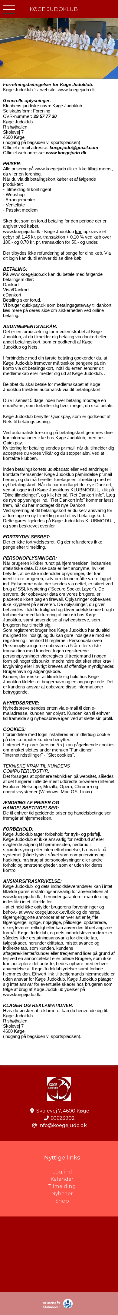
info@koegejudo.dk (63, 1125)
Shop (62, 1201)
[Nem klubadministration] (59, 1307)
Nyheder (62, 1193)
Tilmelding (62, 1186)
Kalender (62, 1179)
